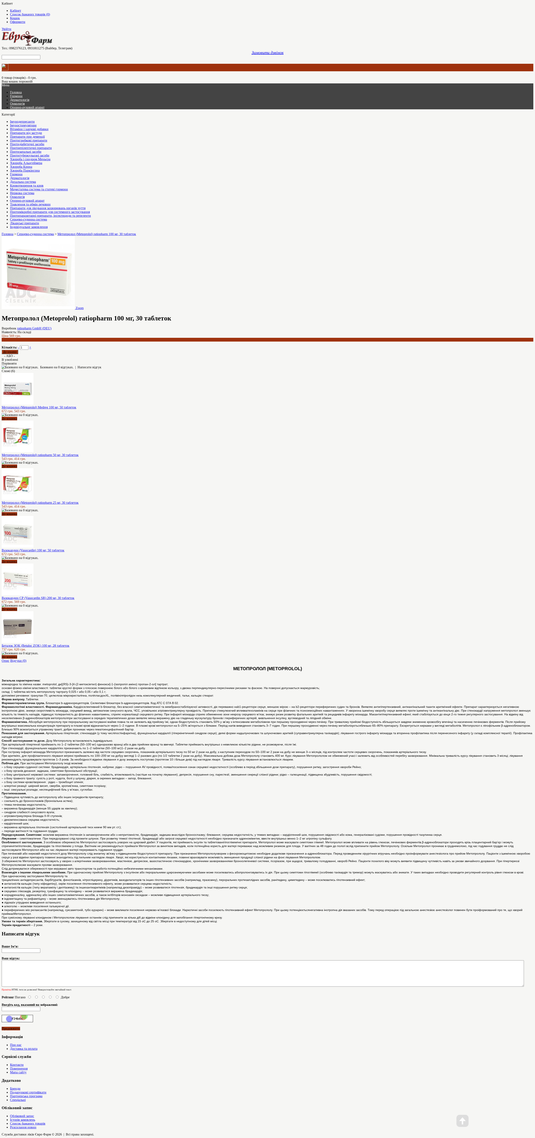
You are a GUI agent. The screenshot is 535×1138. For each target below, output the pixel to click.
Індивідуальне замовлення (29, 227)
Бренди (15, 1088)
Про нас (16, 1045)
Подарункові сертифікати (28, 1092)
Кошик (15, 18)
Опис (5, 660)
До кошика (9, 418)
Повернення (19, 1068)
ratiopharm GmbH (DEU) (34, 328)
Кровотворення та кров (26, 185)
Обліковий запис (22, 1116)
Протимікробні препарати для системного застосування (50, 212)
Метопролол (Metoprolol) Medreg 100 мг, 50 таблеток (39, 407)
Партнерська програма (26, 1096)
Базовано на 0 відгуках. (57, 367)
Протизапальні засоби (25, 151)
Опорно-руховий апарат (27, 107)
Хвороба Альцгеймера (26, 163)
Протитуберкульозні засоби (29, 155)
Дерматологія (19, 100)
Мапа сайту (18, 1072)
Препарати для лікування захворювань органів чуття (47, 208)
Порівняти (9, 363)
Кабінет (15, 10)
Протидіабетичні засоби (27, 144)
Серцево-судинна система (28, 219)
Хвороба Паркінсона (25, 170)
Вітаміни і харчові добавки (29, 129)
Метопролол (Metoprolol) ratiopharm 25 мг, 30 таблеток (40, 502)
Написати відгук (89, 367)
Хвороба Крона (21, 166)
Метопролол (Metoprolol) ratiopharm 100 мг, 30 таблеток (96, 234)
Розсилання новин (23, 1127)
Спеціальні (18, 1100)
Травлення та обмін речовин (30, 204)
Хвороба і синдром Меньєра (30, 159)
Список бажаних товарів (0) (30, 14)
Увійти (6, 29)
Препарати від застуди (26, 133)
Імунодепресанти (22, 121)
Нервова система (22, 193)
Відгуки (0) (18, 660)
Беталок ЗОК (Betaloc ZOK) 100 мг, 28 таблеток (35, 645)
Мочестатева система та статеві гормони (39, 189)
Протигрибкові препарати (28, 140)
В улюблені (10, 359)
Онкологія (17, 103)
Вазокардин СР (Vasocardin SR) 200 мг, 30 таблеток (38, 598)
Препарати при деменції (27, 136)
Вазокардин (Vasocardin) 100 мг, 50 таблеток (33, 550)
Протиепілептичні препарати (31, 148)
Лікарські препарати (24, 223)
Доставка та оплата (23, 1048)
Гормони (16, 96)
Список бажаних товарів (27, 1123)
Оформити (17, 22)
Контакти (17, 1065)
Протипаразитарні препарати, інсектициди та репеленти (50, 215)
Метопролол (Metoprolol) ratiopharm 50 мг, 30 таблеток (40, 455)
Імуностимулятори (23, 125)
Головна (7, 234)
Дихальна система (23, 182)
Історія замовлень (22, 1119)
